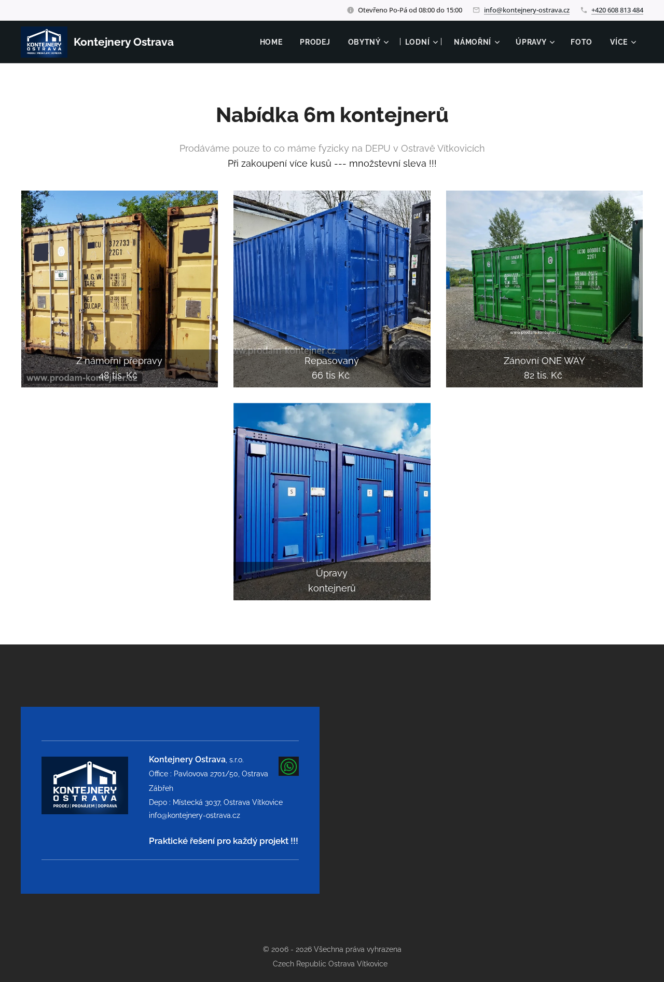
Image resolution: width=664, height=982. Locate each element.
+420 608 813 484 (617, 10)
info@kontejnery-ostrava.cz (527, 10)
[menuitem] (271, 42)
